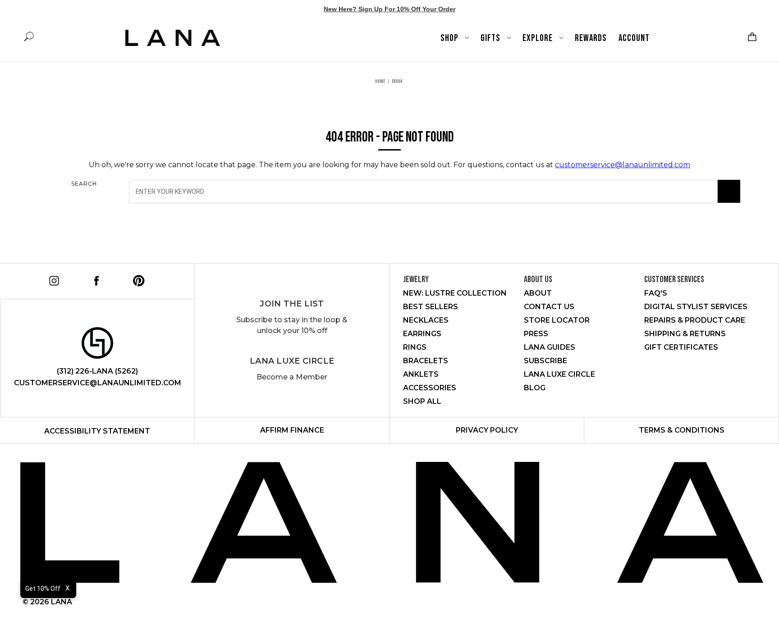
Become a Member (292, 377)
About (538, 293)
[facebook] (95, 279)
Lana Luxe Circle (292, 361)
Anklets (421, 374)
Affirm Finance (292, 430)
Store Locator (557, 320)
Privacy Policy (487, 430)
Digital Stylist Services (695, 306)
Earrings (422, 333)
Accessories (429, 388)
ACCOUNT (634, 38)
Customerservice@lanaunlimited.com (97, 383)
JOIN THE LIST (292, 304)
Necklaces (426, 320)
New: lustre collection (455, 293)
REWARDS (591, 38)
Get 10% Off (42, 588)
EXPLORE (538, 38)
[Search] (729, 191)
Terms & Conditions (681, 430)
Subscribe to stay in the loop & (292, 325)
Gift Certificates (681, 347)
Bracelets (425, 360)
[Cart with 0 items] (751, 36)
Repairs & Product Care (694, 320)
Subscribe (545, 360)
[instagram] (52, 279)
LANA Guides (549, 347)
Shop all (422, 401)
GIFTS (491, 38)
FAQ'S (655, 293)
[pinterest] (137, 279)
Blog (534, 388)
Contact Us (549, 306)
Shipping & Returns (685, 333)
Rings (414, 347)
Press (536, 333)
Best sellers (430, 306)
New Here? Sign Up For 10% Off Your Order (389, 9)
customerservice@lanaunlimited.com (622, 164)
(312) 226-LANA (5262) (97, 371)
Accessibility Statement (97, 431)
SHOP (450, 38)
